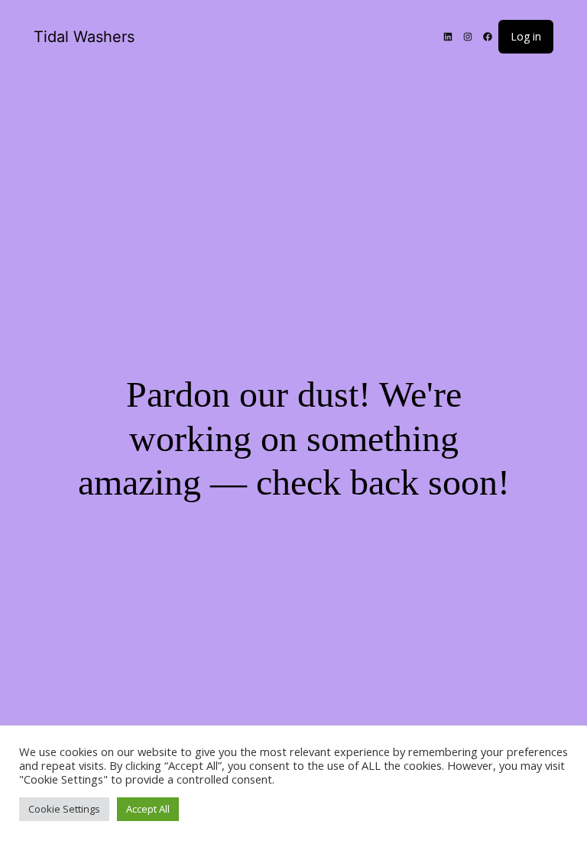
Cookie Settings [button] (64, 809)
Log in (526, 36)
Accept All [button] (148, 809)
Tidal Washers (84, 37)
